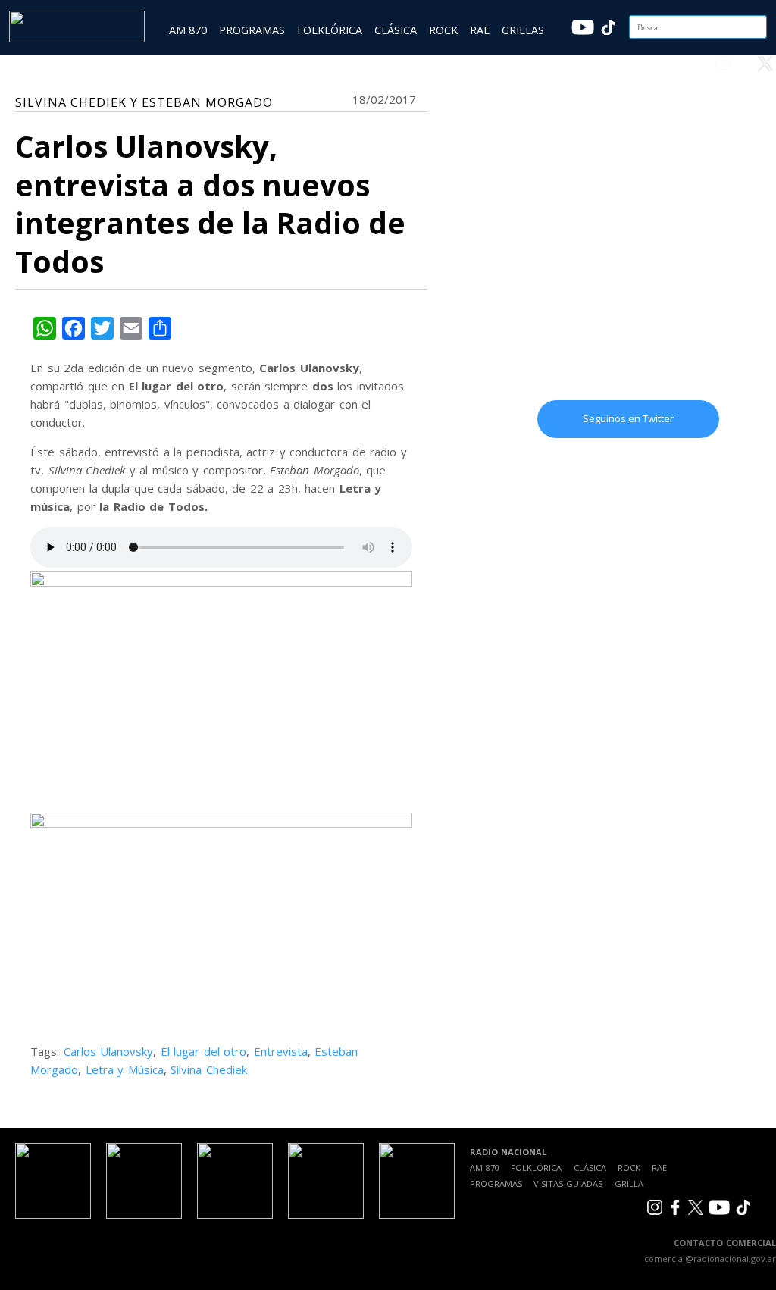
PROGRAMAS (252, 30)
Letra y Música (125, 1069)
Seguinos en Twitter (628, 418)
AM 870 (188, 30)
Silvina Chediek (209, 1069)
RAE (480, 30)
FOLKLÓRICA (329, 30)
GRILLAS (523, 30)
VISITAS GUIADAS (568, 1183)
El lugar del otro (204, 1051)
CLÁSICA (395, 30)
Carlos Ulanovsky (109, 1051)
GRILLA (629, 1183)
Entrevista (281, 1051)
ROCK (443, 30)
